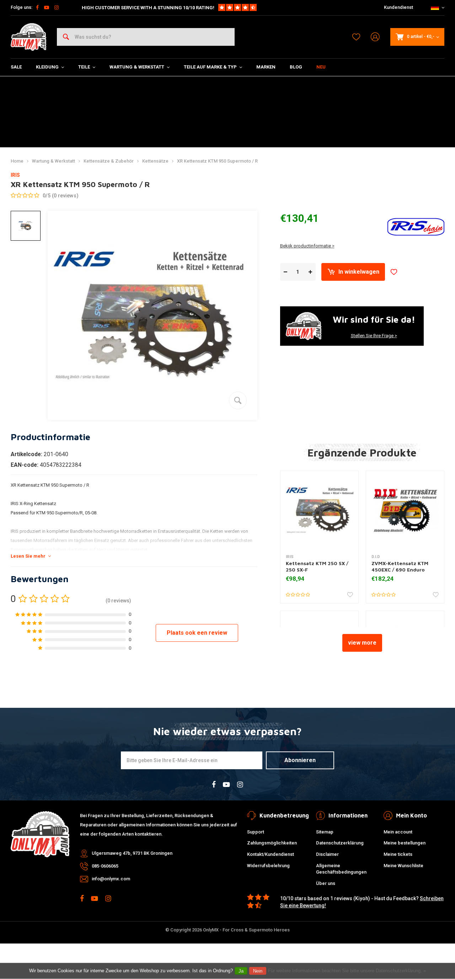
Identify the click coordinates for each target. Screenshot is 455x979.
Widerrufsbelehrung (268, 865)
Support (255, 832)
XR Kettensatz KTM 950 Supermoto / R (217, 161)
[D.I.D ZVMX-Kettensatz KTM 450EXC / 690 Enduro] (405, 510)
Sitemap (324, 832)
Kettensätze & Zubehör (109, 161)
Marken (265, 67)
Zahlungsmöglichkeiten (272, 843)
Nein (257, 971)
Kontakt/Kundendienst (270, 854)
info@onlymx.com (111, 878)
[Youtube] (46, 7)
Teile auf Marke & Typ (210, 67)
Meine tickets (398, 854)
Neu (321, 67)
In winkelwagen (358, 271)
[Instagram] (56, 7)
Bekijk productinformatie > (307, 245)
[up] (310, 272)
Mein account (398, 832)
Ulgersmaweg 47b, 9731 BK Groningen (132, 853)
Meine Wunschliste (403, 865)
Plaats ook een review (197, 632)
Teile (84, 67)
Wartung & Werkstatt (136, 67)
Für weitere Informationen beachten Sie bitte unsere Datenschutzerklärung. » (347, 970)
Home (17, 161)
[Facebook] (37, 7)
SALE (16, 67)
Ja (241, 971)
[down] (285, 272)
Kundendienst (398, 7)
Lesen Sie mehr (28, 556)
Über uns (325, 883)
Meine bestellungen (404, 843)
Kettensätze (155, 161)
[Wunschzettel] (356, 37)
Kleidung (47, 67)
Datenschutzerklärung (340, 843)
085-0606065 (105, 866)
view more (362, 642)
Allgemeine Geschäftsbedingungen (341, 869)
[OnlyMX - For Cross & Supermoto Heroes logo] (28, 37)
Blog (296, 67)
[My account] (375, 37)
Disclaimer (327, 854)
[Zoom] (238, 400)
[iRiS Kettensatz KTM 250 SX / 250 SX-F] (319, 510)
